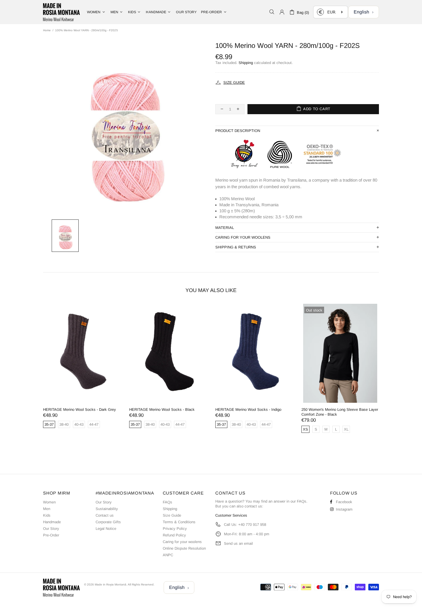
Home (47, 30)
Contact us (105, 515)
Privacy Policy (175, 528)
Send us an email (238, 543)
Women (49, 502)
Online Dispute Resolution (184, 548)
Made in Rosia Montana (61, 12)
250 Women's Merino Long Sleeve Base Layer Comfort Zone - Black (339, 412)
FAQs (167, 502)
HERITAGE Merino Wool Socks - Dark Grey (79, 409)
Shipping (246, 63)
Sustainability (107, 509)
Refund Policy (174, 535)
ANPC (168, 555)
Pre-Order (51, 535)
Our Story (51, 528)
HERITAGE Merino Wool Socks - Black (162, 409)
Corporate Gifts (108, 522)
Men (46, 509)
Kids (47, 515)
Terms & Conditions (179, 522)
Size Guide (172, 515)
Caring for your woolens (182, 542)
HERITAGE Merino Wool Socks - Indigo (248, 409)
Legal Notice (106, 528)
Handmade (52, 522)
